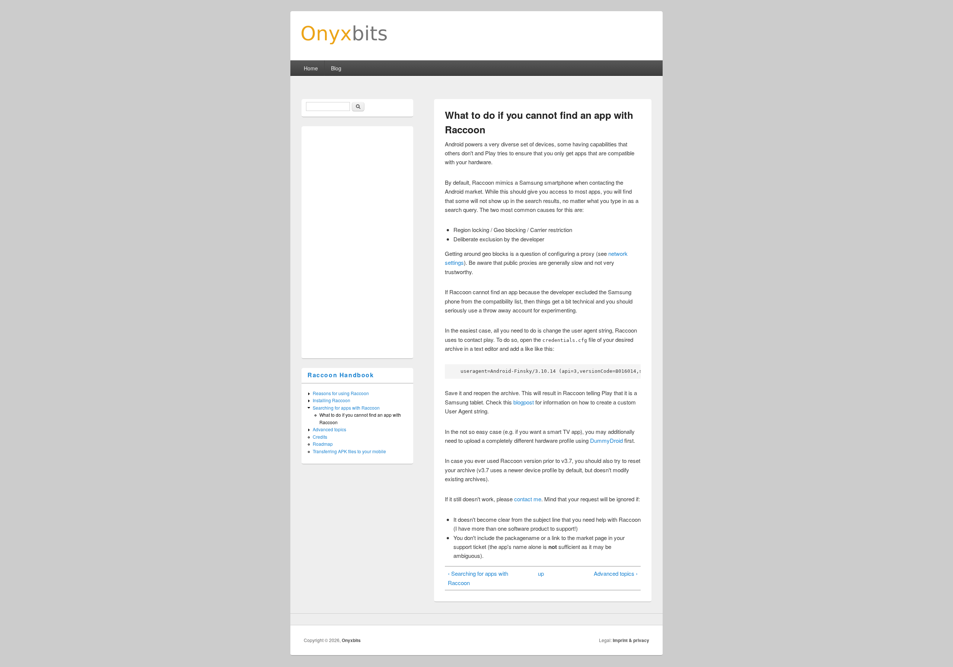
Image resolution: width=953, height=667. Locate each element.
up (541, 573)
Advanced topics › (616, 573)
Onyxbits (351, 640)
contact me (527, 499)
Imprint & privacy (631, 640)
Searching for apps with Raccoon (346, 407)
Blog (336, 68)
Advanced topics (329, 429)
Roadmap (323, 444)
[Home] (344, 42)
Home (311, 68)
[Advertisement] (362, 240)
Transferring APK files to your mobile (349, 451)
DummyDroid (606, 440)
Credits (320, 436)
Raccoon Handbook (340, 375)
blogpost (523, 402)
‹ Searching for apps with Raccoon (478, 577)
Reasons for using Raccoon (341, 393)
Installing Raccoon (331, 400)
